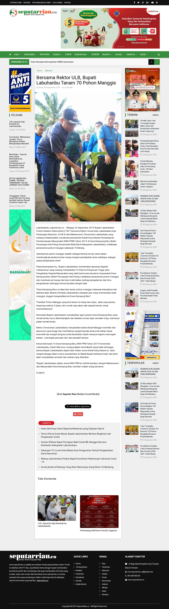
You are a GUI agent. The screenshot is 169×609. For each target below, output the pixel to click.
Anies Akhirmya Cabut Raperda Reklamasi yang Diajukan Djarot (72, 428)
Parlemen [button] (29, 54)
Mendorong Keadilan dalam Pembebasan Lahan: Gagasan (148, 184)
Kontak (67, 2)
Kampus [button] (131, 54)
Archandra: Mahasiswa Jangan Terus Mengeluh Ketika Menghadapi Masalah (19, 140)
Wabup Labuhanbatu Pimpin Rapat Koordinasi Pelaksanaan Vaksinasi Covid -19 (78, 460)
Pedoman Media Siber (41, 2)
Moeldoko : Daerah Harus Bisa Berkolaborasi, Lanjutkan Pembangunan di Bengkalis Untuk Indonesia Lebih (18, 161)
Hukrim (95, 54)
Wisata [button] (106, 54)
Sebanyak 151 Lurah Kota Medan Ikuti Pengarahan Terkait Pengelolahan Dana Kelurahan (77, 452)
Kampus (105, 594)
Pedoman (80, 574)
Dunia (68, 54)
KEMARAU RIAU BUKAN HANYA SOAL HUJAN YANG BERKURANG (150, 199)
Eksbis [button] (56, 54)
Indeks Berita (81, 584)
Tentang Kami (16, 2)
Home (39, 70)
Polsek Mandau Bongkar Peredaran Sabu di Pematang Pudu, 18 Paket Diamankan (148, 166)
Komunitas (106, 580)
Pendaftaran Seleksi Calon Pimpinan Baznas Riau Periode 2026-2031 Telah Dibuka (149, 277)
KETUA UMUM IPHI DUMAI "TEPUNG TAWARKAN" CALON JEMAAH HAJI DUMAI (19, 182)
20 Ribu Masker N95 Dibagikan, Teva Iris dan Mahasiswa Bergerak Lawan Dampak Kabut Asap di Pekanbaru (149, 216)
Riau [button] (16, 54)
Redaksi (27, 2)
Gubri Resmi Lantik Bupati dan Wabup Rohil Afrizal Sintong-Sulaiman (58, 62)
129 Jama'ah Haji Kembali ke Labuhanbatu (17, 124)
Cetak (79, 414)
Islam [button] (118, 54)
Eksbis (104, 574)
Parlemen (106, 567)
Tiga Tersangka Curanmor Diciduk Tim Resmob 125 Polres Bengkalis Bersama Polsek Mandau (149, 258)
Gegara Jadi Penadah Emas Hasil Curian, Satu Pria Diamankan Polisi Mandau (149, 294)
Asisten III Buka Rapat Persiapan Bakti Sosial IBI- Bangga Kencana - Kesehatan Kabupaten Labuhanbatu (74, 444)
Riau (103, 563)
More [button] (143, 54)
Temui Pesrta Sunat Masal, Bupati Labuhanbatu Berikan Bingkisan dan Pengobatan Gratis (76, 435)
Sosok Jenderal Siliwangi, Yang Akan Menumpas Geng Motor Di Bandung (77, 467)
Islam (104, 591)
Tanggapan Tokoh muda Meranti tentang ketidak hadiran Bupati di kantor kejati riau (19, 199)
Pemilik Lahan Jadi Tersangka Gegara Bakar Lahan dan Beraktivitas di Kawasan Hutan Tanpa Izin (149, 126)
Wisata (104, 587)
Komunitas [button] (80, 54)
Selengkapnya (42, 580)
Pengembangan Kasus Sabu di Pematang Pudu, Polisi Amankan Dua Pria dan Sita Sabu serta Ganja (149, 146)
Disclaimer (57, 2)
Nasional (45, 54)
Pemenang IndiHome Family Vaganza (98, 530)
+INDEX (155, 115)
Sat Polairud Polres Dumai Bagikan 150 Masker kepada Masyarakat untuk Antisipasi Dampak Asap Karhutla (148, 237)
